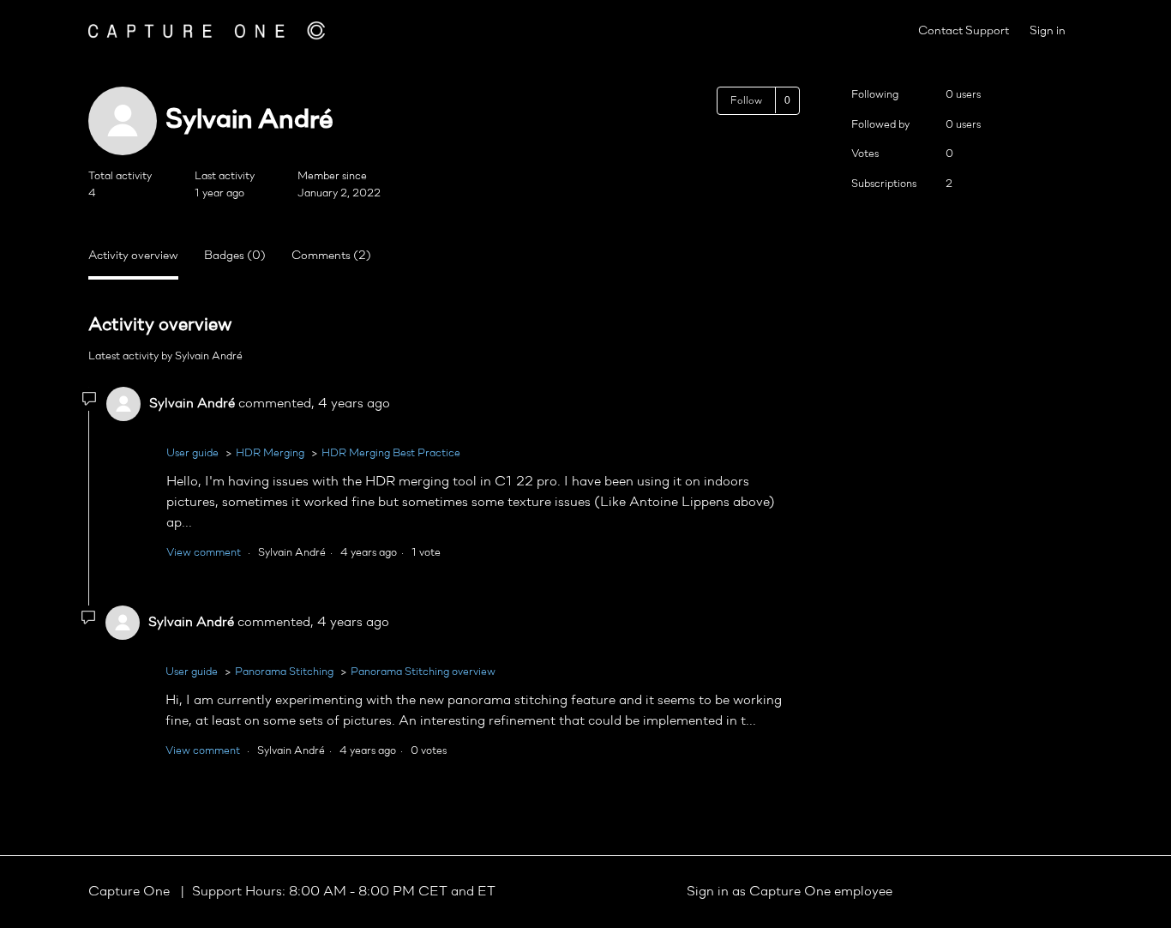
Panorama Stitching (284, 672)
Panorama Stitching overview (423, 672)
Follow (746, 101)
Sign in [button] (1048, 31)
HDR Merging (270, 453)
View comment (203, 552)
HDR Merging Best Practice (390, 453)
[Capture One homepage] (206, 30)
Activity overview (133, 256)
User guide (192, 453)
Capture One (130, 892)
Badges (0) (235, 256)
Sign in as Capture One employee (789, 892)
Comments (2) (331, 256)
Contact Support (963, 31)
